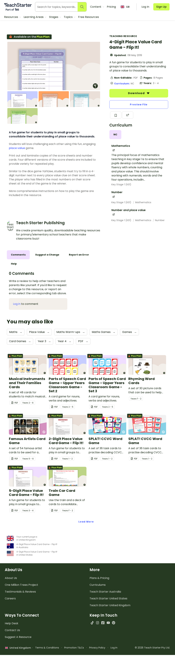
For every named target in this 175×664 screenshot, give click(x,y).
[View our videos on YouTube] (108, 622)
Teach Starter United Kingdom (110, 605)
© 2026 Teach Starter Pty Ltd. (152, 647)
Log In (114, 647)
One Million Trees (21, 585)
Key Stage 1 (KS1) (121, 184)
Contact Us (12, 630)
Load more (86, 521)
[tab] (115, 134)
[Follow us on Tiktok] (92, 622)
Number (160, 220)
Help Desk (11, 623)
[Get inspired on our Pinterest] (113, 622)
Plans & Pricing (99, 578)
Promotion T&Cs (74, 647)
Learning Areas (34, 17)
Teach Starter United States (108, 598)
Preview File (138, 104)
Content (96, 7)
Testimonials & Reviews (20, 592)
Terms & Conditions (47, 647)
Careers (10, 598)
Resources (11, 17)
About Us (11, 578)
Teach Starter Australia (105, 592)
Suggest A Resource (18, 637)
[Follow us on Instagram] (97, 622)
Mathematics (143, 202)
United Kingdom (19, 648)
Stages (54, 17)
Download (136, 93)
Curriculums (98, 585)
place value (17, 148)
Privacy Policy (97, 647)
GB (128, 7)
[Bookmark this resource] (115, 115)
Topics (68, 17)
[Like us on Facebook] (102, 622)
